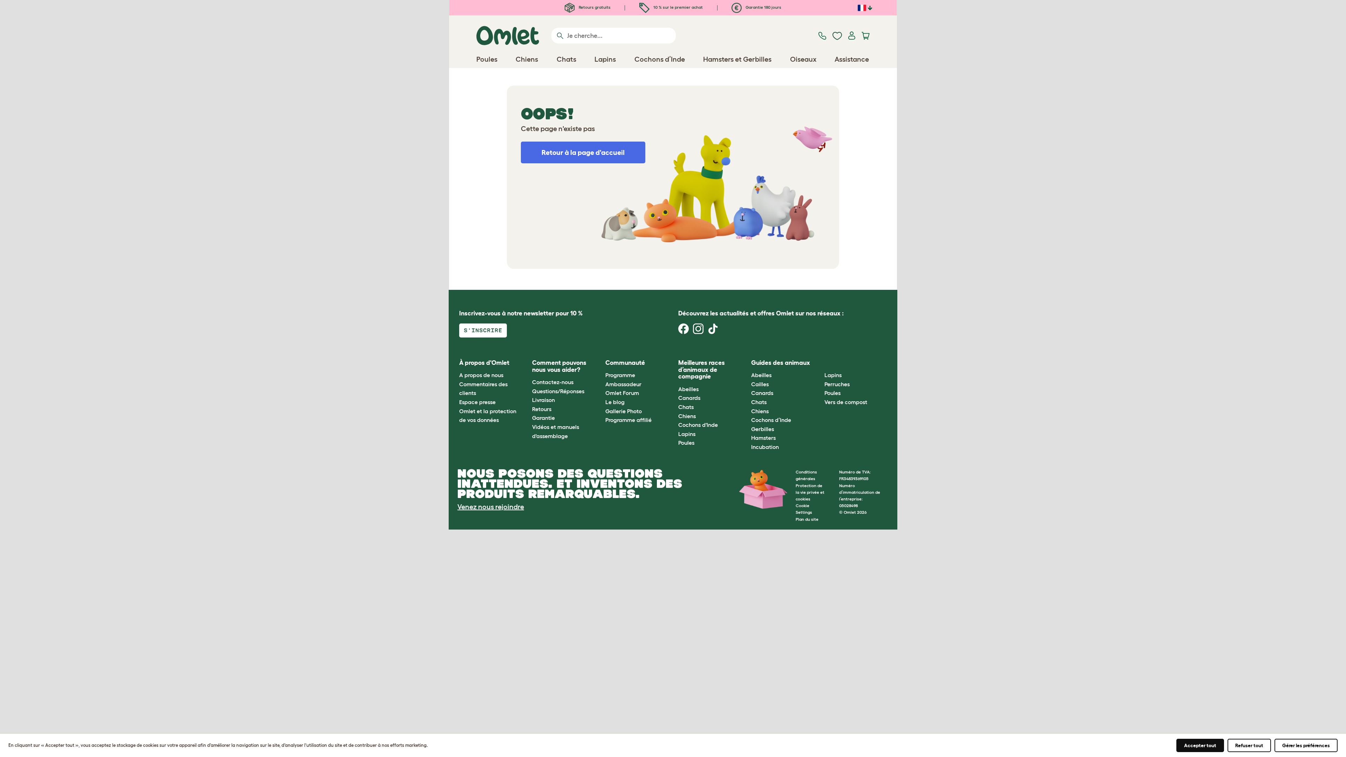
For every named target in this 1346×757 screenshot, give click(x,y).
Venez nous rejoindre (490, 507)
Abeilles (688, 389)
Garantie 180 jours (763, 7)
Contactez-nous (552, 382)
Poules (686, 442)
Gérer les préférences (1306, 745)
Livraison (543, 400)
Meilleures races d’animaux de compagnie (701, 369)
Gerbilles (762, 429)
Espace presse (477, 402)
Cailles (760, 384)
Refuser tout (1249, 745)
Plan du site (807, 519)
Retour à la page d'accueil (583, 152)
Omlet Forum (622, 393)
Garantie (543, 418)
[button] (819, 363)
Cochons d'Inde (698, 425)
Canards (689, 398)
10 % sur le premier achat (677, 7)
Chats (686, 407)
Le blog (615, 402)
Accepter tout (1200, 745)
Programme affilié (628, 420)
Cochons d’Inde (771, 420)
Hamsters (763, 438)
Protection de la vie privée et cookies (810, 492)
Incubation (765, 447)
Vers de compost (845, 402)
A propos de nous (481, 375)
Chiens (687, 416)
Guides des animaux (780, 362)
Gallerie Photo (623, 411)
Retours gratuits (594, 7)
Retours (541, 409)
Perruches (837, 384)
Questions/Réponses (558, 391)
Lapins (686, 434)
